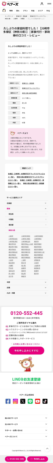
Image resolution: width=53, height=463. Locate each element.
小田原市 (37, 266)
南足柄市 (12, 263)
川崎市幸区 (38, 239)
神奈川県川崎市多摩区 (29, 93)
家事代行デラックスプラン (38, 16)
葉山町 (23, 274)
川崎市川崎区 (25, 239)
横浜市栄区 (38, 247)
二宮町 (23, 260)
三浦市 (11, 260)
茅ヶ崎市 (12, 274)
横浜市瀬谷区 (13, 252)
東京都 (11, 225)
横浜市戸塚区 (13, 247)
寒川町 (23, 266)
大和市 (36, 263)
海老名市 (12, 271)
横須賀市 (37, 268)
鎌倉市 (23, 276)
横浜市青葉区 (25, 257)
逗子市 (11, 276)
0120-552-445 (17, 459)
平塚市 (11, 268)
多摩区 (23, 19)
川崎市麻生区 (25, 241)
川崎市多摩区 (38, 236)
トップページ (9, 16)
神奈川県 (8, 19)
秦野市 (23, 271)
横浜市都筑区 (38, 255)
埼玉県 (11, 214)
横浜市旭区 (25, 247)
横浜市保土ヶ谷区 (27, 244)
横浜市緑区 (12, 255)
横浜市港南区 (38, 249)
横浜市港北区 (25, 249)
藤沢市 (36, 274)
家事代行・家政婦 (21, 16)
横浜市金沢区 (13, 257)
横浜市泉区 (12, 249)
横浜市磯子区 (25, 252)
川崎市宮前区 (13, 239)
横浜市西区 (25, 255)
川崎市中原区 (25, 236)
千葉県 (11, 219)
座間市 (23, 268)
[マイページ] (42, 3)
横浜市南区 (38, 244)
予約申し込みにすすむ (26, 350)
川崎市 (15, 19)
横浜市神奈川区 (39, 252)
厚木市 (23, 263)
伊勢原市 (37, 260)
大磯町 (11, 266)
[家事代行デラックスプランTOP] (4, 10)
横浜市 (36, 241)
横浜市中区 (12, 244)
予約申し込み (39, 459)
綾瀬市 (36, 271)
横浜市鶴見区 (38, 257)
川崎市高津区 (13, 241)
